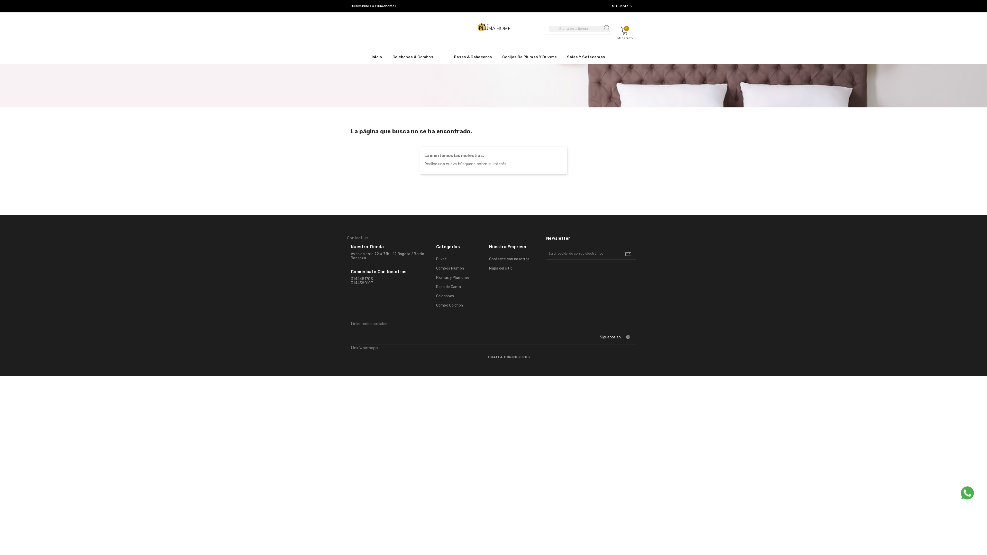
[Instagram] (628, 337)
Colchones (445, 296)
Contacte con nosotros (509, 259)
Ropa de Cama (448, 287)
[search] (606, 29)
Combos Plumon (450, 268)
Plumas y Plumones (453, 277)
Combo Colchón (449, 305)
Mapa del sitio (501, 268)
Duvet (441, 259)
